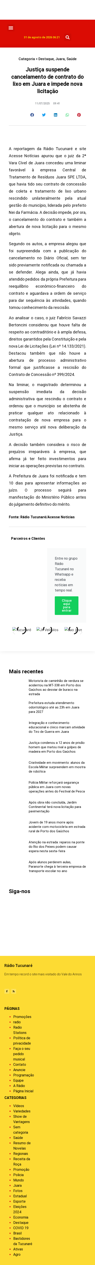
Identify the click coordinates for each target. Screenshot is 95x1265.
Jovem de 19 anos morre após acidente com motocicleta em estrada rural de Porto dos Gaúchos (57, 826)
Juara (60, 59)
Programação (23, 1075)
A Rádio (19, 1086)
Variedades (21, 1111)
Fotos (18, 1191)
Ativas (18, 1249)
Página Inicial (23, 1091)
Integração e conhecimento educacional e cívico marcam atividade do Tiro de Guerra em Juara (57, 727)
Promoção (21, 1169)
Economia (20, 1217)
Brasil (17, 1233)
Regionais (20, 1154)
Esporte (19, 1201)
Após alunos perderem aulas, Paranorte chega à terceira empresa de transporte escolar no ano (57, 866)
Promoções (22, 1017)
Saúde (71, 59)
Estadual (20, 1196)
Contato (19, 1064)
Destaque (46, 59)
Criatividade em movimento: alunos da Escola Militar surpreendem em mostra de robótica (57, 767)
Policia (18, 1175)
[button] (11, 27)
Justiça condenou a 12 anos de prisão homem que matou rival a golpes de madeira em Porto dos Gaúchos (57, 747)
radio (17, 1022)
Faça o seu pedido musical (21, 1054)
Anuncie (19, 1070)
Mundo (18, 1180)
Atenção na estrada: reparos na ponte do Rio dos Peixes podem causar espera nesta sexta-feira (57, 846)
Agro (17, 1254)
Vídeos (18, 1106)
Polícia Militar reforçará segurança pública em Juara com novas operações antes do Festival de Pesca (57, 787)
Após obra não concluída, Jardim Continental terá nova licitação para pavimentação (55, 806)
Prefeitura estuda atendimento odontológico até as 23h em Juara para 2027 (54, 707)
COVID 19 (20, 1228)
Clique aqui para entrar (67, 605)
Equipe (18, 1080)
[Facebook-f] (6, 991)
